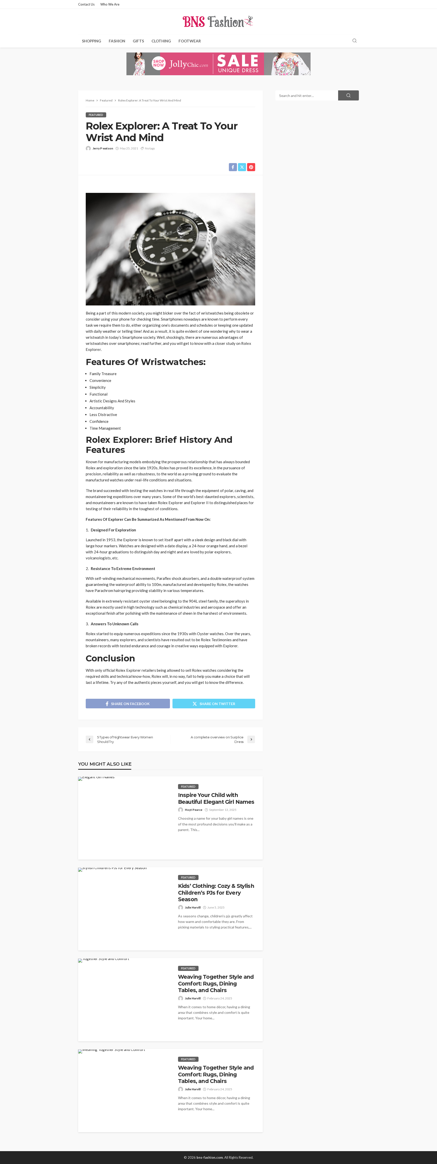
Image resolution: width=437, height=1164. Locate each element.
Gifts (138, 41)
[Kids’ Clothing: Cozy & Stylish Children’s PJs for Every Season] (112, 870)
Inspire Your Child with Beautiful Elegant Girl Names (216, 798)
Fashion (117, 41)
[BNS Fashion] (218, 21)
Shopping (91, 41)
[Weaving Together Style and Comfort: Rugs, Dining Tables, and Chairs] (103, 961)
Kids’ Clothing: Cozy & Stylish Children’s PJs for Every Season (216, 892)
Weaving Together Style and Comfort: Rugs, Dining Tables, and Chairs (216, 983)
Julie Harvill (193, 907)
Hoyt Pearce (193, 810)
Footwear (190, 41)
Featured (96, 114)
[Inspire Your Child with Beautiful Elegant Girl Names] (96, 779)
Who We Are (109, 4)
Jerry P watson (103, 148)
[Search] (354, 40)
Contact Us (86, 4)
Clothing (161, 41)
